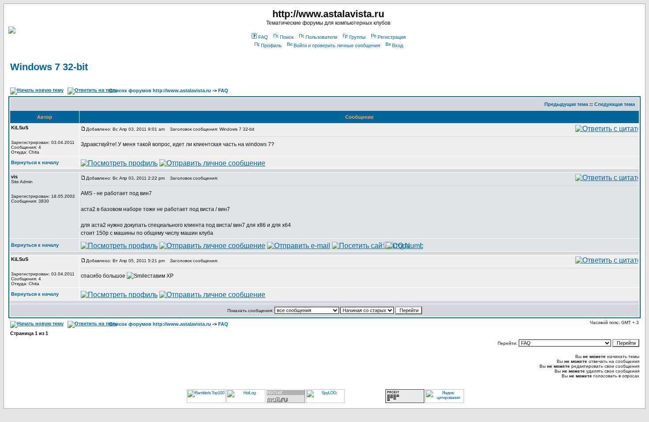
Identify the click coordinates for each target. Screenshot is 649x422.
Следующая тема (614, 104)
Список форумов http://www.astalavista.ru (160, 90)
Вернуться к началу (35, 162)
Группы (357, 37)
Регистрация (391, 37)
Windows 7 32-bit (49, 66)
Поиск (287, 37)
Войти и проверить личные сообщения (337, 45)
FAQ (263, 37)
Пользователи (321, 37)
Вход (397, 45)
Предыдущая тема (566, 104)
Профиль (271, 45)
